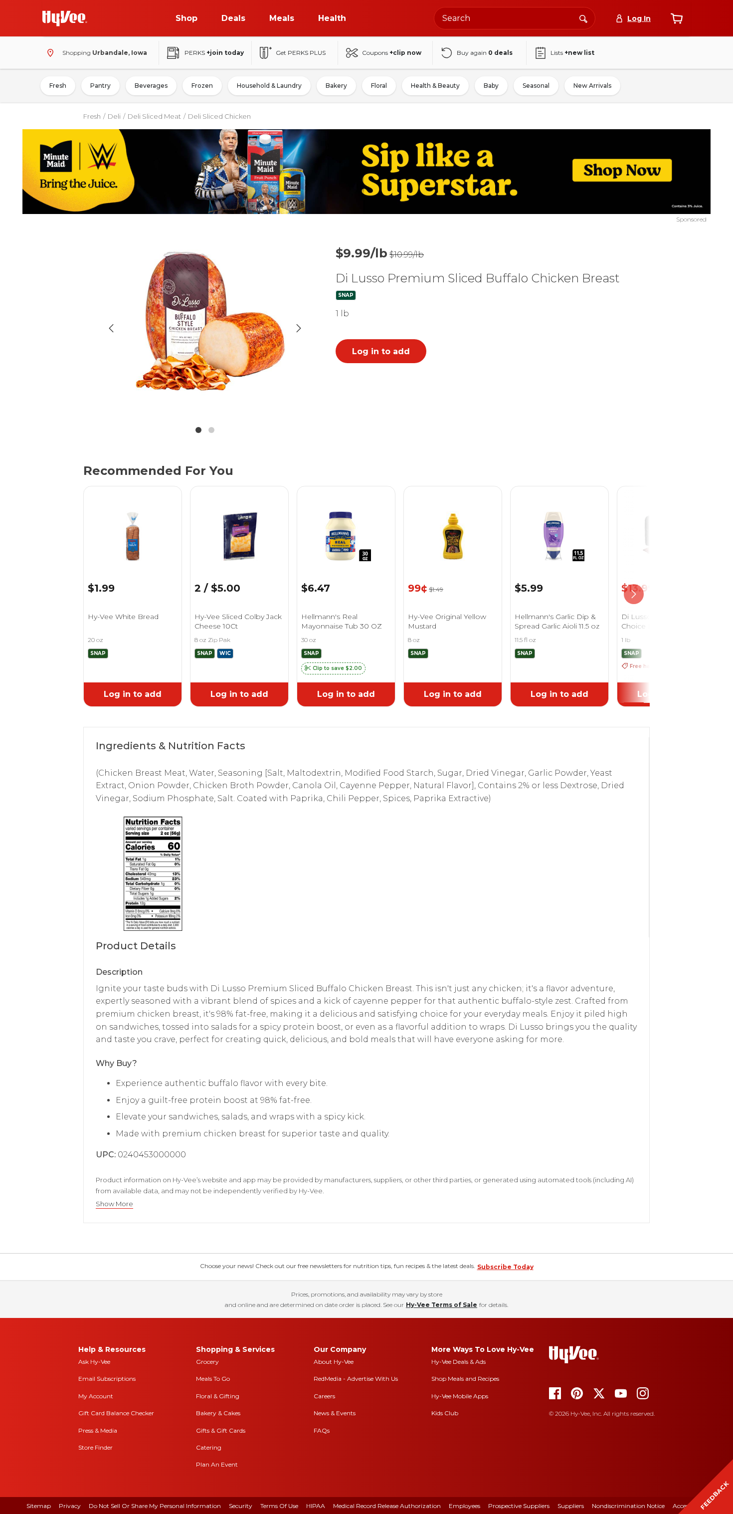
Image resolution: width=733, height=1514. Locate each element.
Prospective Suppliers (519, 1506)
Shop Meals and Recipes (465, 1378)
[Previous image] (111, 328)
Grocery (207, 1361)
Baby (491, 85)
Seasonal (536, 85)
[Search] (583, 17)
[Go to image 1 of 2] (198, 430)
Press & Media (97, 1430)
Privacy (70, 1506)
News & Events (335, 1413)
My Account (95, 1396)
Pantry (100, 85)
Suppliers (570, 1506)
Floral (379, 85)
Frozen (202, 85)
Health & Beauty (435, 85)
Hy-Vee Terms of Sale (441, 1304)
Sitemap (38, 1506)
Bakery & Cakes (218, 1413)
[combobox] (514, 18)
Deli (114, 116)
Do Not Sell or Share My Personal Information (155, 1506)
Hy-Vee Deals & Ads (458, 1361)
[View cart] (677, 18)
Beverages (151, 85)
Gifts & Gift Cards (220, 1430)
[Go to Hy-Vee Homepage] (64, 18)
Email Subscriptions (107, 1378)
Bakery (336, 85)
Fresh (57, 85)
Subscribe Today (505, 1267)
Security (240, 1506)
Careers (324, 1396)
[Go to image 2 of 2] (211, 430)
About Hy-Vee (334, 1361)
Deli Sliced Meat (154, 116)
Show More (114, 1204)
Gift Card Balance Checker (116, 1413)
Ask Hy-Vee (94, 1361)
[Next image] (299, 328)
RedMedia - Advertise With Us (356, 1378)
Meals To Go (213, 1378)
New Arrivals (592, 85)
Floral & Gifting (217, 1396)
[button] (333, 668)
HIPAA (315, 1506)
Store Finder (95, 1447)
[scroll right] (634, 594)
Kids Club (444, 1413)
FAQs (322, 1430)
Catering (208, 1447)
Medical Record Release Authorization (387, 1506)
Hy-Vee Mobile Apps (459, 1396)
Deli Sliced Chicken (219, 116)
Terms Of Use (279, 1506)
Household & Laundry (269, 85)
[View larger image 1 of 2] (205, 328)
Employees (464, 1506)
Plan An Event (217, 1464)
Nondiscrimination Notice (628, 1506)
